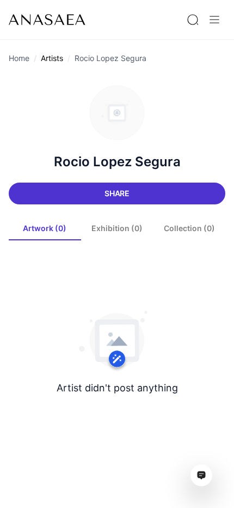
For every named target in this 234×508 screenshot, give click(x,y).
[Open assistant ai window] (201, 475)
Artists (52, 58)
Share (117, 193)
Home (19, 58)
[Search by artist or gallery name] (193, 20)
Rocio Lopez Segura (110, 58)
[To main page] (47, 19)
